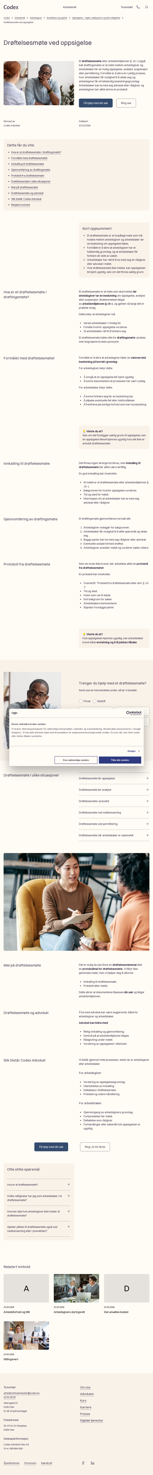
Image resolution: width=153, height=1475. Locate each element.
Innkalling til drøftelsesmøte (27, 163)
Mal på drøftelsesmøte (24, 187)
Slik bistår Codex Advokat (26, 199)
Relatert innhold (20, 204)
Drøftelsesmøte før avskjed (95, 789)
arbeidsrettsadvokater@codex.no (22, 1393)
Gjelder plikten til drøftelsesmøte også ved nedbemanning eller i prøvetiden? (32, 1229)
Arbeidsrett (20, 17)
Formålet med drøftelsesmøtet (29, 158)
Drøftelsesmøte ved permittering (98, 823)
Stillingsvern (11, 1359)
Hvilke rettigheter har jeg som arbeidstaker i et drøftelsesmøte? (34, 1198)
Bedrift (101, 701)
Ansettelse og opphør (57, 17)
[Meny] (146, 7)
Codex (7, 17)
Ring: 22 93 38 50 (95, 1146)
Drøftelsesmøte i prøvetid (94, 801)
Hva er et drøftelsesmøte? (22, 1184)
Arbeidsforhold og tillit (17, 1312)
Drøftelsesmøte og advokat (27, 193)
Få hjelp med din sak (96, 103)
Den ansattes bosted (116, 1312)
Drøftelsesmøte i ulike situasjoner (31, 181)
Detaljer (132, 751)
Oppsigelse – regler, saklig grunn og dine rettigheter (96, 17)
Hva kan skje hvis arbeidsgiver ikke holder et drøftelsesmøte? (33, 1213)
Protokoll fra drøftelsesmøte (27, 175)
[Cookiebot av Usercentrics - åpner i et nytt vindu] (128, 713)
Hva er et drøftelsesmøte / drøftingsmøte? (36, 152)
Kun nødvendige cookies (76, 760)
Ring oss (126, 103)
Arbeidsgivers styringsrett (69, 1312)
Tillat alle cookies (120, 760)
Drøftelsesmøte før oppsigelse (97, 778)
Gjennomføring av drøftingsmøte (30, 169)
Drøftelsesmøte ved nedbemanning (100, 812)
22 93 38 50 (10, 1397)
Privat (87, 701)
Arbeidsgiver (36, 17)
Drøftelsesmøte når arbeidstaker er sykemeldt (106, 835)
